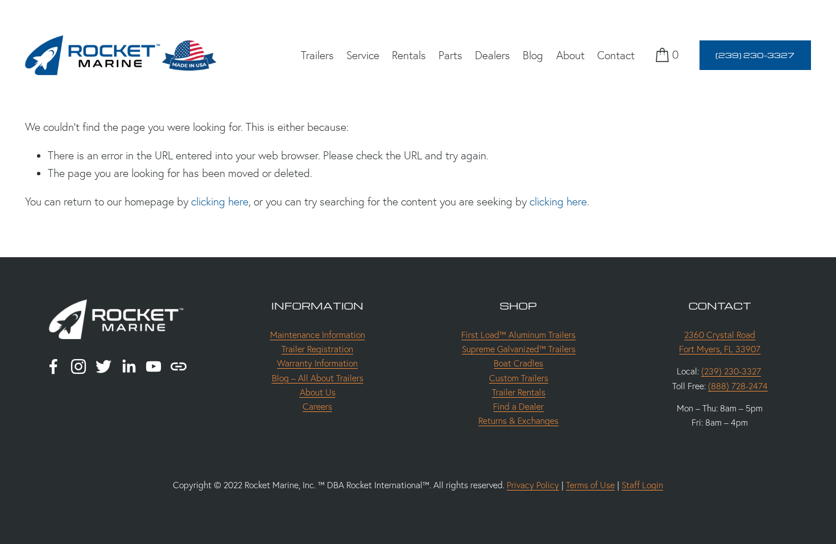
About (570, 55)
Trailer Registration (317, 349)
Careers (317, 406)
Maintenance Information (317, 334)
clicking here (220, 201)
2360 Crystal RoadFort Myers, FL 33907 (719, 342)
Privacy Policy (533, 485)
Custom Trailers (518, 378)
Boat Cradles (518, 363)
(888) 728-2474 (738, 386)
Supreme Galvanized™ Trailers (519, 349)
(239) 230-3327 (754, 55)
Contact (616, 55)
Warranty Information (317, 363)
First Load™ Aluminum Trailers (518, 334)
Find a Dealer (518, 406)
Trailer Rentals (518, 392)
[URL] (179, 366)
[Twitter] (103, 366)
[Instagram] (78, 366)
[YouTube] (154, 366)
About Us (318, 392)
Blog (533, 55)
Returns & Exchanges (518, 420)
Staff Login (642, 485)
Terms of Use (590, 485)
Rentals (409, 55)
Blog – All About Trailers (317, 378)
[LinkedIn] (128, 366)
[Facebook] (53, 366)
